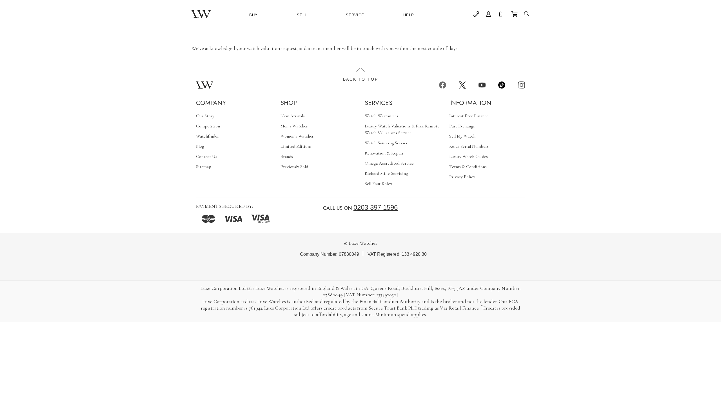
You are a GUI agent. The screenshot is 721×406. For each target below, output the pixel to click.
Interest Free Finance (469, 116)
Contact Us (206, 156)
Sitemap (203, 166)
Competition (208, 126)
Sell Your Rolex (378, 183)
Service (355, 15)
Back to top (360, 79)
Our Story (205, 116)
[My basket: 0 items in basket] (514, 15)
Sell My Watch (462, 136)
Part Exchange (462, 126)
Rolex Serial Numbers (469, 146)
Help (408, 15)
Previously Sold (294, 166)
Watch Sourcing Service (386, 143)
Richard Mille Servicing (386, 173)
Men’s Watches (294, 126)
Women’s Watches (297, 136)
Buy (253, 15)
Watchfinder (207, 136)
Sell (302, 15)
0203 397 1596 (375, 207)
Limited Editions (296, 146)
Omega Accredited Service (389, 163)
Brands (287, 156)
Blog (200, 146)
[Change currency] (501, 15)
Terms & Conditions (468, 166)
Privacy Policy (462, 177)
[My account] (488, 15)
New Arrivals (293, 116)
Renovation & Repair (384, 153)
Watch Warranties (381, 116)
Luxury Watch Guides (468, 156)
